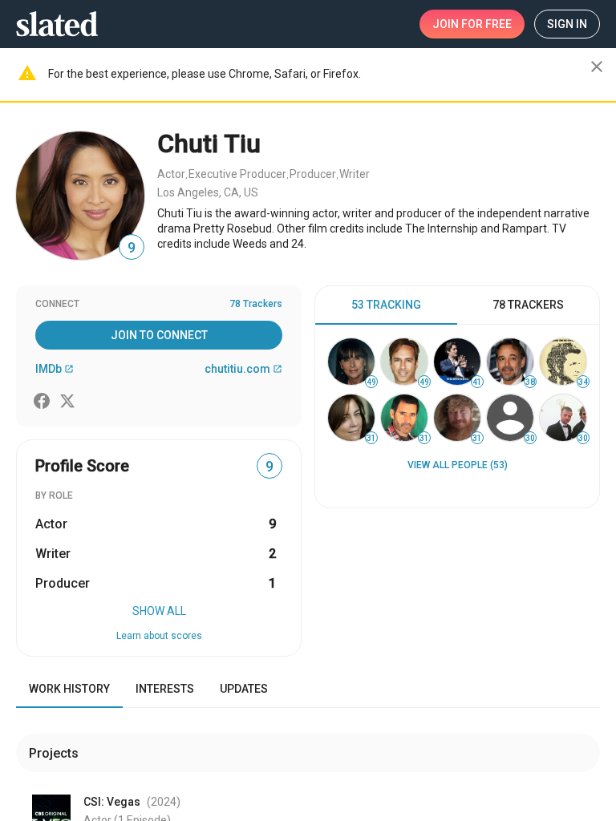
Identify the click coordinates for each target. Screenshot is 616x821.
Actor (171, 174)
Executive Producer (237, 174)
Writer (354, 174)
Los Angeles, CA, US (207, 192)
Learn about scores (159, 635)
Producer (313, 174)
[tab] (386, 305)
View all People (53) (457, 465)
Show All (159, 611)
